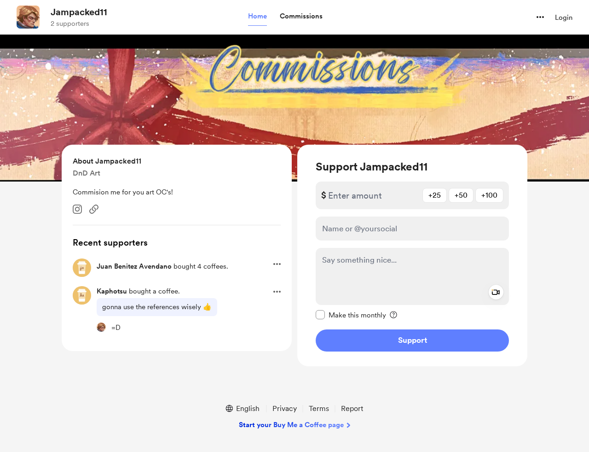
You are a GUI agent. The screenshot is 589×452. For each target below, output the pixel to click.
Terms (319, 408)
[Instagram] (77, 209)
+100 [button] (489, 195)
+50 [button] (461, 195)
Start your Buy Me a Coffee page (291, 425)
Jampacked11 (79, 12)
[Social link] (93, 209)
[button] (257, 16)
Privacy (284, 408)
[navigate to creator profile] (28, 17)
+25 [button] (434, 195)
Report (352, 408)
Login (563, 17)
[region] (412, 255)
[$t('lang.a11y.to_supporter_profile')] (101, 327)
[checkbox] (351, 315)
